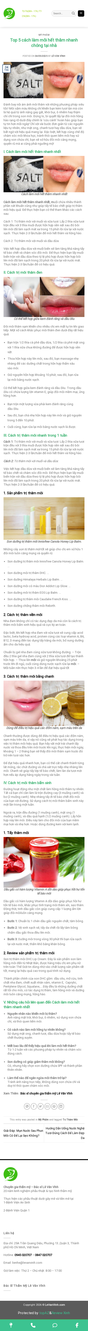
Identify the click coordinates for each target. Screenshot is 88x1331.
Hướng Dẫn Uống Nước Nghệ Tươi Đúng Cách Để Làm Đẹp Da (64, 1133)
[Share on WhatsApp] (27, 1106)
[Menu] (81, 13)
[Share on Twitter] (41, 1106)
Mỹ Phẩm (44, 35)
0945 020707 (23, 1255)
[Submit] (73, 13)
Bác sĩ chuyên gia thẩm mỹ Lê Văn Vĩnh (46, 1093)
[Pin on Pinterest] (54, 1106)
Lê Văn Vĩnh (58, 56)
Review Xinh (61, 1313)
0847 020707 (43, 1255)
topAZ (44, 1313)
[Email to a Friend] (47, 1106)
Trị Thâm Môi (70, 1119)
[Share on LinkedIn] (61, 1106)
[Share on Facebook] (34, 1106)
